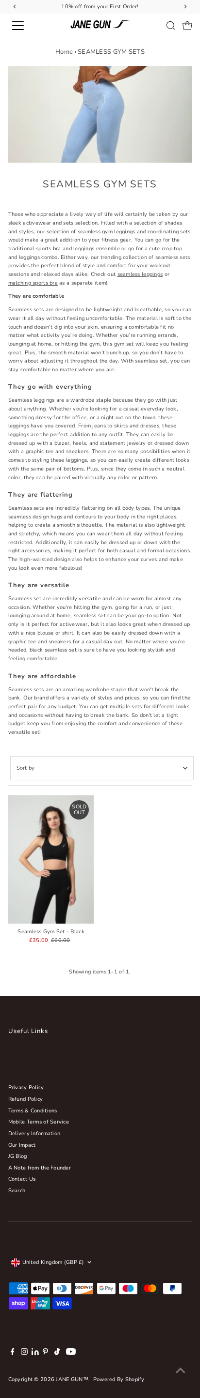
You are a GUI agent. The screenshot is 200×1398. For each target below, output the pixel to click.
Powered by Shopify (119, 1379)
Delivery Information (34, 1133)
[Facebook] (12, 1353)
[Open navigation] (28, 26)
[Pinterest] (45, 1353)
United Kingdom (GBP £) (53, 1262)
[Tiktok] (57, 1353)
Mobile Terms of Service (38, 1121)
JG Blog (17, 1156)
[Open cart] (187, 25)
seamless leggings (140, 274)
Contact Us (22, 1179)
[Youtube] (71, 1353)
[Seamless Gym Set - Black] (51, 859)
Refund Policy (25, 1099)
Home (64, 51)
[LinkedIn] (36, 1353)
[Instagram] (24, 1353)
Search (17, 1190)
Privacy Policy (26, 1087)
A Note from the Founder (39, 1167)
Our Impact (22, 1145)
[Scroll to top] (180, 1371)
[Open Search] (171, 25)
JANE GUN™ (72, 1379)
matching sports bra (33, 283)
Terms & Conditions (32, 1110)
